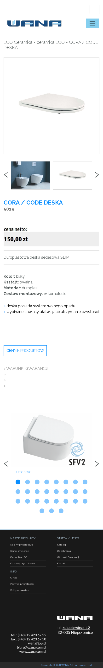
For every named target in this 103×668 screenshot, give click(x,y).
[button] (18, 482)
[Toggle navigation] (92, 23)
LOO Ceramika (18, 42)
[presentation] (6, 175)
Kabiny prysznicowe (22, 544)
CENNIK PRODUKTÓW (25, 350)
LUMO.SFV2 (23, 472)
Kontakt (61, 563)
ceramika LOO (51, 42)
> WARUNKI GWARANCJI (26, 368)
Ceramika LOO (18, 557)
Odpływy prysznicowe (22, 563)
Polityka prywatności (22, 584)
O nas (13, 577)
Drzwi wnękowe (19, 551)
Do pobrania (64, 551)
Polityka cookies (19, 590)
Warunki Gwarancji (68, 557)
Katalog (61, 544)
